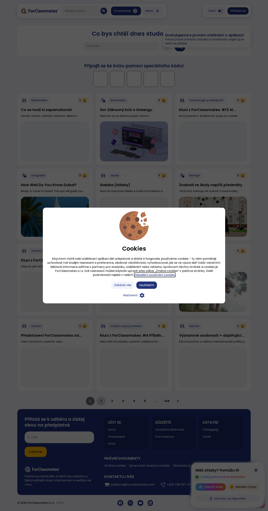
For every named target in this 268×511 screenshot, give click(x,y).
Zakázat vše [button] (122, 285)
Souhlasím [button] (146, 285)
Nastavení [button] (130, 295)
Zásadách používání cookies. (154, 275)
